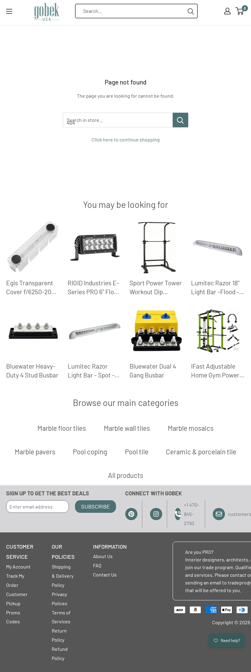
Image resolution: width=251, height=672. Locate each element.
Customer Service (19, 551)
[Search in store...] (180, 120)
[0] (240, 11)
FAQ (97, 565)
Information (110, 546)
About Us (103, 556)
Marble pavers (35, 452)
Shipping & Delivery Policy (62, 576)
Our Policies (63, 551)
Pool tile (136, 452)
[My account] (227, 11)
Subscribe (95, 506)
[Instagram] (156, 514)
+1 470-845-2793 (191, 514)
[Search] (191, 11)
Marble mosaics (191, 428)
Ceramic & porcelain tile (201, 452)
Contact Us (105, 574)
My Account (18, 566)
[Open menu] (9, 11)
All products (125, 475)
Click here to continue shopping (126, 139)
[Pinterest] (131, 514)
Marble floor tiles (61, 428)
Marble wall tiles (127, 428)
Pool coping (90, 452)
